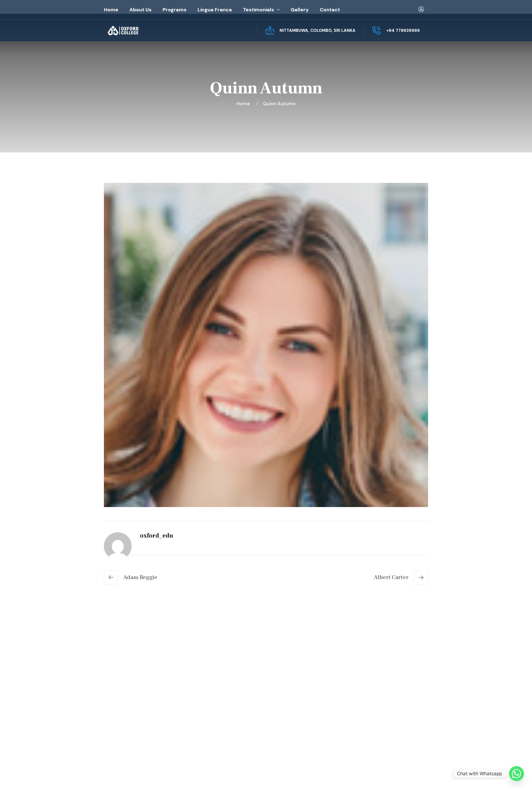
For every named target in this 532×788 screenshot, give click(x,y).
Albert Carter (391, 577)
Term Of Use (391, 775)
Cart (283, 695)
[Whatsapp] (516, 773)
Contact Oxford (212, 706)
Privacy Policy (356, 775)
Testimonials (258, 9)
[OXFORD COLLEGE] (132, 30)
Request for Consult (137, 730)
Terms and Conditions (302, 706)
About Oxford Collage (219, 684)
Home (111, 9)
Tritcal (262, 775)
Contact (330, 9)
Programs (174, 9)
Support (419, 775)
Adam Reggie (140, 577)
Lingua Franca (215, 9)
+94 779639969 (403, 30)
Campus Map (127, 719)
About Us (140, 9)
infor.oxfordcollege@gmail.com (387, 708)
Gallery (300, 9)
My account (291, 684)
